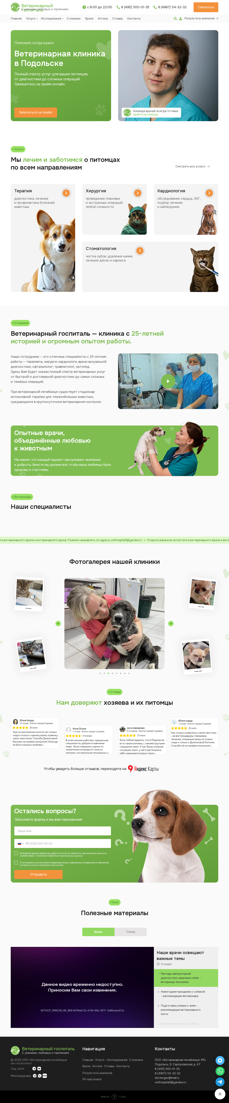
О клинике (74, 18)
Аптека (103, 18)
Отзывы (117, 18)
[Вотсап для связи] (220, 1071)
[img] (175, 18)
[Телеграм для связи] (220, 1082)
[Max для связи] (220, 1060)
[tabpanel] (114, 988)
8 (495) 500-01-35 (167, 1069)
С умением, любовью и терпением (44, 9)
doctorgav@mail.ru (167, 1078)
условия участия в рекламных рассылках (41, 865)
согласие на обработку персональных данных (81, 853)
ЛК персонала (91, 1079)
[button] (206, 7)
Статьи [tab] (130, 931)
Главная (16, 18)
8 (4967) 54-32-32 (167, 1073)
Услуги (30, 18)
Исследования (51, 18)
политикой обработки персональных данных (59, 855)
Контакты (133, 18)
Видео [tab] (98, 931)
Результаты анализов (97, 1073)
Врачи (89, 18)
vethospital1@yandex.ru (170, 1082)
